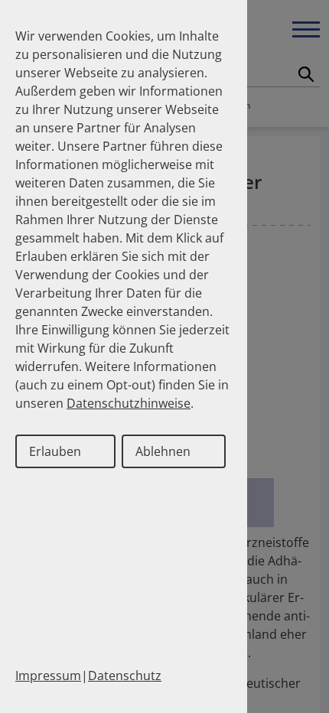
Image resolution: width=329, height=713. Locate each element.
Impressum (48, 675)
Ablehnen (163, 451)
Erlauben (55, 451)
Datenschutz (124, 675)
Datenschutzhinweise (129, 403)
